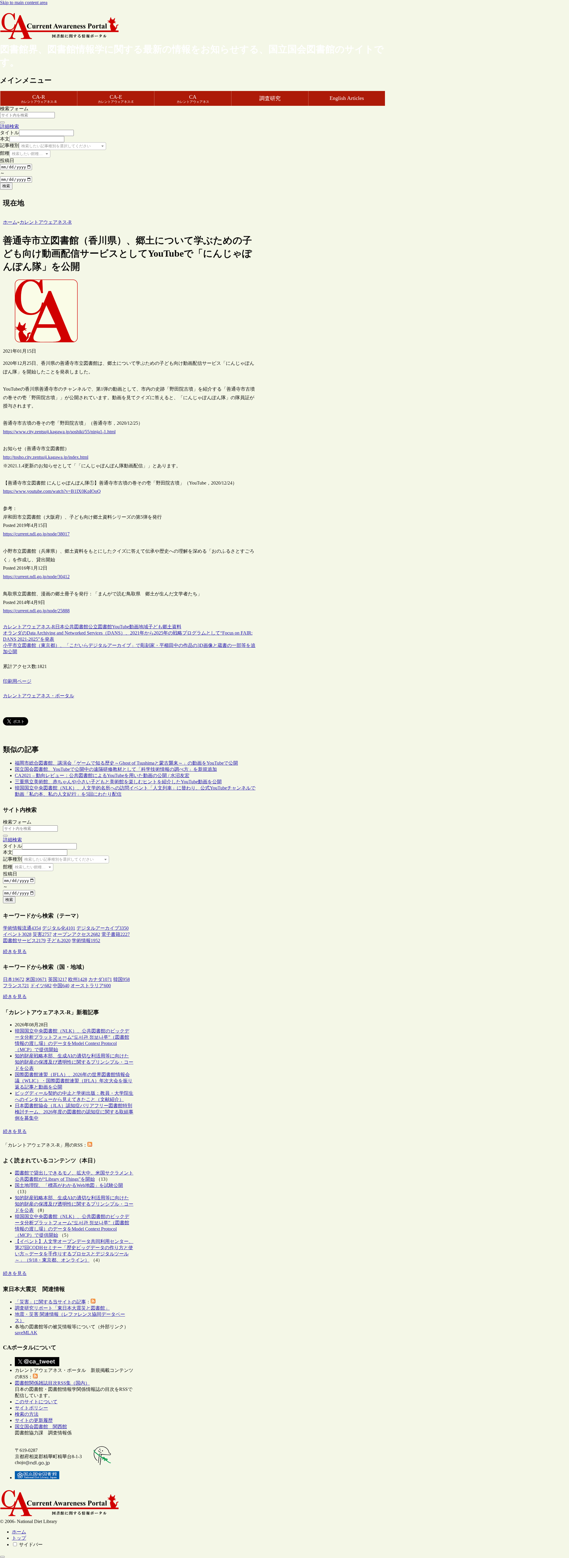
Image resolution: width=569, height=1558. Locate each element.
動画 (134, 626)
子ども (155, 626)
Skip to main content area (23, 2)
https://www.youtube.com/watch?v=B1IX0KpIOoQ (52, 491)
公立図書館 (100, 626)
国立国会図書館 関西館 (41, 1426)
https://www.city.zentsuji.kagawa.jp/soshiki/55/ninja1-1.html (59, 431)
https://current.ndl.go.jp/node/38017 (36, 533)
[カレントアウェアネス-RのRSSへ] (89, 1145)
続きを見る (15, 951)
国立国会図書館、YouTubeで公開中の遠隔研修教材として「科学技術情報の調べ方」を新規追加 (116, 769)
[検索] (2, 122)
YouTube (120, 626)
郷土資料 (171, 626)
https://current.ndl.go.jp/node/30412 (36, 576)
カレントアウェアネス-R (29, 626)
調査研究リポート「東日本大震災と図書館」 (62, 1308)
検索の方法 (27, 1414)
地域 (143, 626)
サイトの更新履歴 (34, 1420)
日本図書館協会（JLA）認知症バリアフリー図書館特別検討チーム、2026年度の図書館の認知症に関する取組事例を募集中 (74, 1112)
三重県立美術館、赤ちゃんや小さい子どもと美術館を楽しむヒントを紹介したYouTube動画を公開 (118, 781)
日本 (60, 626)
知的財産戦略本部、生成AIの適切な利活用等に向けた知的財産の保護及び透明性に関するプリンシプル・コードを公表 (74, 1062)
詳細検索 (9, 126)
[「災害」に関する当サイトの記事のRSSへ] (93, 1301)
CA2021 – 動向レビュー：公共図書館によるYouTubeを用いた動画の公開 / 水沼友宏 (102, 775)
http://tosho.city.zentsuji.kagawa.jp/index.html (45, 457)
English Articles (347, 98)
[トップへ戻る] (2, 1557)
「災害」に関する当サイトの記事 (50, 1301)
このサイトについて (36, 1401)
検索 (6, 186)
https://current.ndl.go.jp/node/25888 (36, 610)
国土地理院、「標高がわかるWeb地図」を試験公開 (69, 1185)
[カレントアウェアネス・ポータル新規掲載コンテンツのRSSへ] (35, 1376)
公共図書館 (76, 626)
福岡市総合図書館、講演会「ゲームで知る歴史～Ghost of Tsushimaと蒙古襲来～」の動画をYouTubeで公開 (126, 763)
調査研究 (270, 98)
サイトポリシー (31, 1407)
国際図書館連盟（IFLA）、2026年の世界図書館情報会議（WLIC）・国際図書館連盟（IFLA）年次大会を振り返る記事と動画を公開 (73, 1080)
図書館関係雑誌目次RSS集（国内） (52, 1383)
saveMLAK (26, 1332)
